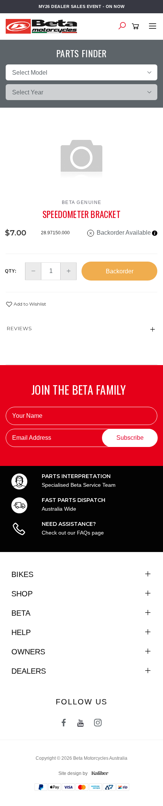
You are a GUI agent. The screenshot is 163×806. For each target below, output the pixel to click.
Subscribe (130, 437)
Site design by (73, 773)
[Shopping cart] (137, 26)
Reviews (19, 328)
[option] (81, 157)
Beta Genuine (82, 202)
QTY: (11, 271)
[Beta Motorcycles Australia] (44, 26)
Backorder (119, 271)
